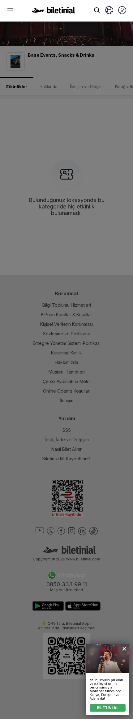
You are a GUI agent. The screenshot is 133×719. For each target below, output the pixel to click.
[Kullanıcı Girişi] (122, 10)
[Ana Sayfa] (53, 12)
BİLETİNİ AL (107, 707)
